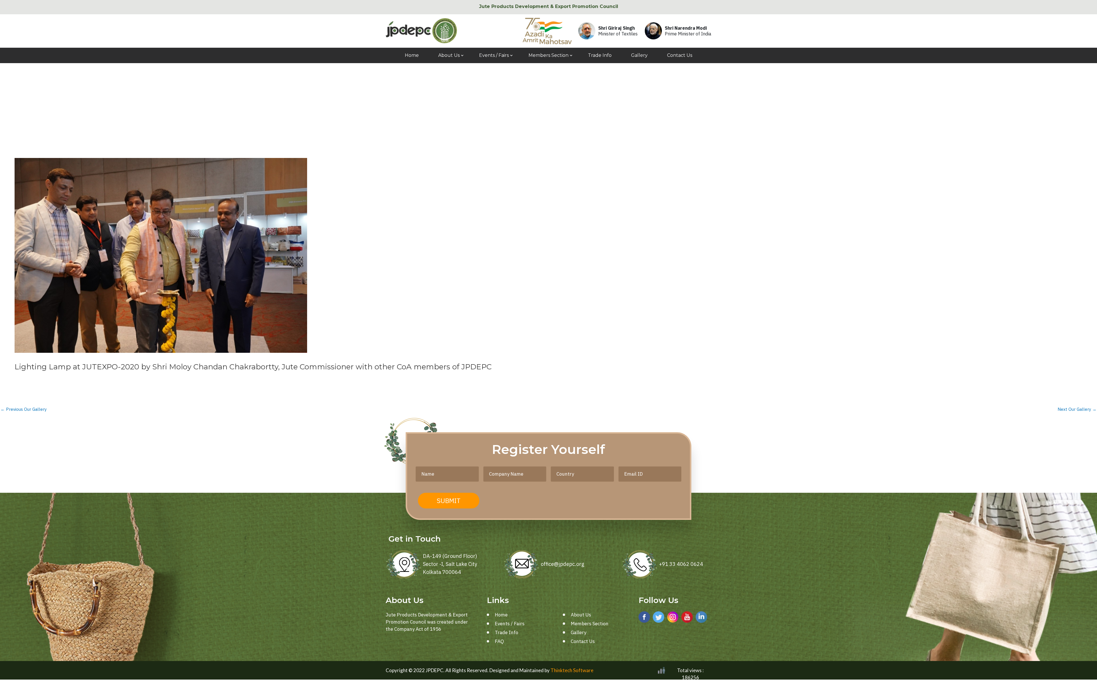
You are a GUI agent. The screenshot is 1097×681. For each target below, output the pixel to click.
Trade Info (600, 55)
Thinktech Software (571, 670)
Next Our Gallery (1077, 409)
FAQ (499, 641)
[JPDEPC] (421, 31)
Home (412, 55)
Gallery (639, 55)
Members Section (548, 55)
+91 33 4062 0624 (681, 564)
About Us (449, 55)
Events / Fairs (494, 55)
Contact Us (679, 55)
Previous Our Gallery (24, 409)
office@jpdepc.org (562, 564)
